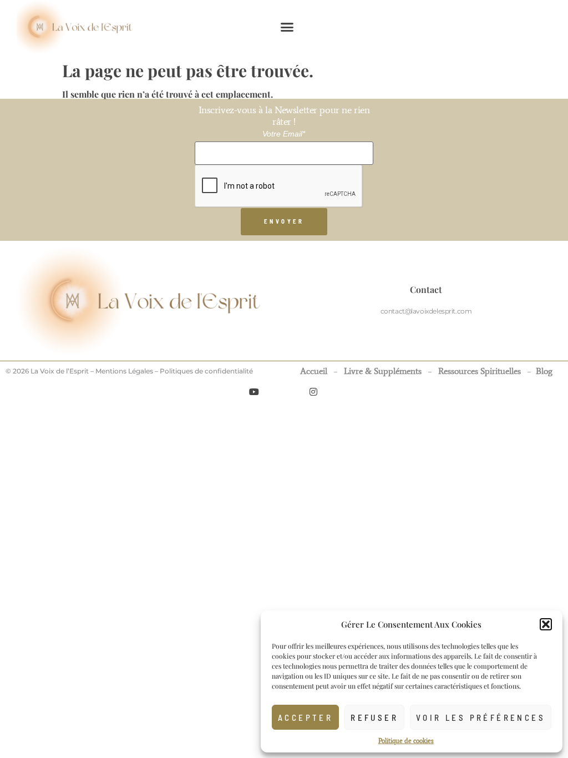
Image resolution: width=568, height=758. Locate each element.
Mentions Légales (124, 371)
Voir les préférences (480, 717)
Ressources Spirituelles (479, 371)
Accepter (305, 717)
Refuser (374, 717)
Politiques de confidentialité (206, 371)
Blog (544, 371)
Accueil (313, 371)
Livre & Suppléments (383, 371)
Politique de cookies (406, 741)
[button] (545, 624)
